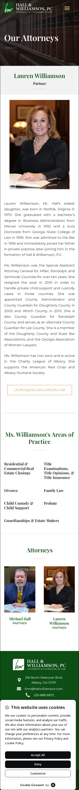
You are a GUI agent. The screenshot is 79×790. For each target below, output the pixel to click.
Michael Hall (20, 618)
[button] (67, 8)
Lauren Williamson (59, 621)
